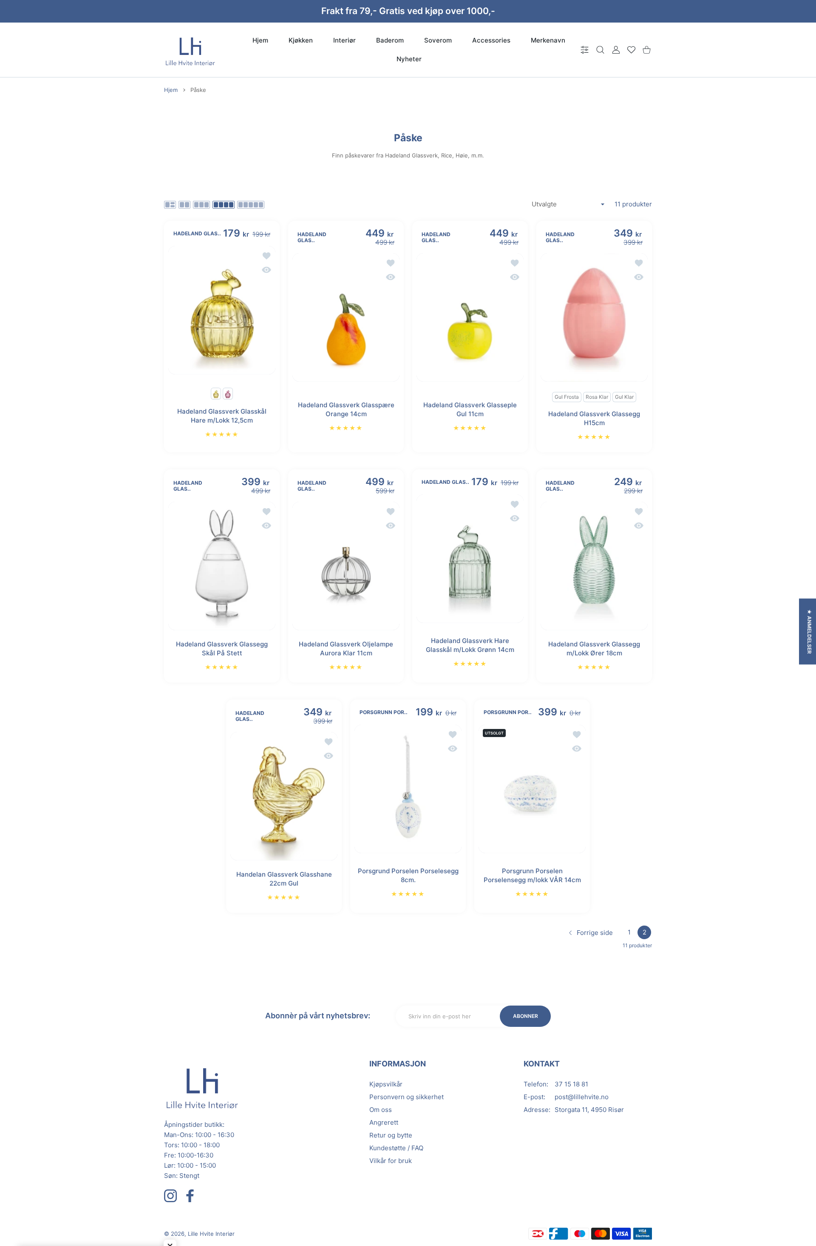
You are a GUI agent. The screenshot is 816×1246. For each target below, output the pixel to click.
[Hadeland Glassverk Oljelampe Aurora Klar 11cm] (346, 566)
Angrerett (383, 1122)
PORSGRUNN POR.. (384, 712)
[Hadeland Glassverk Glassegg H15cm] (594, 317)
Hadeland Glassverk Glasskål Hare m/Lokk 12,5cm (221, 415)
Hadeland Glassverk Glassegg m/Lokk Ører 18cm (594, 648)
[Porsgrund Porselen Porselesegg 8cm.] (408, 789)
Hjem (171, 89)
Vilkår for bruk (390, 1161)
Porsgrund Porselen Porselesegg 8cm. (408, 875)
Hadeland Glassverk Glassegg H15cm (594, 418)
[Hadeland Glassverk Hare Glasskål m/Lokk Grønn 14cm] (470, 558)
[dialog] (600, 50)
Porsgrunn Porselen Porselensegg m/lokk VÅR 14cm (532, 875)
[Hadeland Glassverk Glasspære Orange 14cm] (346, 317)
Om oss (380, 1110)
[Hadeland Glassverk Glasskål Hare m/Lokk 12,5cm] (221, 310)
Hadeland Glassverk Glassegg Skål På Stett (222, 648)
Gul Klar (624, 397)
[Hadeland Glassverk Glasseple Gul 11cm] (470, 317)
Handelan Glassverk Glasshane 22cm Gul (284, 878)
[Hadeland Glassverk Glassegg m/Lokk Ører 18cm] (594, 566)
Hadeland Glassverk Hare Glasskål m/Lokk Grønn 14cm (470, 645)
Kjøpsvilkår (385, 1084)
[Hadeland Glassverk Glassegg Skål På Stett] (221, 566)
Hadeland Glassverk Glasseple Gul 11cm (470, 408)
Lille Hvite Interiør (211, 1233)
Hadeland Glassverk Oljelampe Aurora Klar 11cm (346, 648)
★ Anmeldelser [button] (809, 631)
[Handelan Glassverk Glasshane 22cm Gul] (283, 796)
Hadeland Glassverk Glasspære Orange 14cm (346, 408)
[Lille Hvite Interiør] (190, 49)
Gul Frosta (567, 397)
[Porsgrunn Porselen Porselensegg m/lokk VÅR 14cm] (532, 789)
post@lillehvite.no (582, 1097)
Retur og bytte (390, 1135)
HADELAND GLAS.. (197, 234)
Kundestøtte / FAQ (396, 1148)
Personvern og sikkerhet (406, 1097)
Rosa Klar (597, 397)
